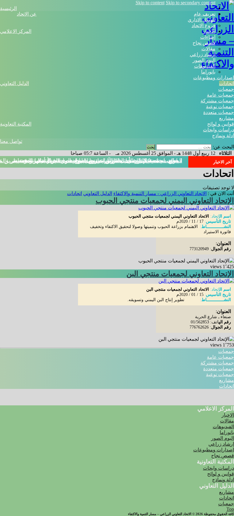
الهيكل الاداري (201, 19)
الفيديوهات (204, 66)
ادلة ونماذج (223, 135)
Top (230, 509)
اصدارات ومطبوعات (213, 77)
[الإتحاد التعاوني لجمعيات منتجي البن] (196, 280)
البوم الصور (204, 60)
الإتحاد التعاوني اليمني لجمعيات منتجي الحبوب (165, 201)
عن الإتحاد (27, 13)
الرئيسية (8, 8)
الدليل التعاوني (14, 83)
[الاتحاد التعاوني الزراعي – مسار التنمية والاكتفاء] (217, 63)
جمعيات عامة (220, 95)
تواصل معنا (11, 141)
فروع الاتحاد (203, 25)
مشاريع (226, 118)
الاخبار (209, 31)
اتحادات (226, 83)
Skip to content (150, 2)
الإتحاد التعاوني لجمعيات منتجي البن (180, 274)
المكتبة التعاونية (15, 123)
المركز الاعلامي (15, 31)
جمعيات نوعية (220, 106)
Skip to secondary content (190, 2)
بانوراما (208, 71)
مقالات (208, 48)
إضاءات (207, 37)
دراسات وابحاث (218, 129)
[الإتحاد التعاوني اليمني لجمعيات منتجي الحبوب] (186, 207)
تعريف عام (204, 13)
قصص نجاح (204, 42)
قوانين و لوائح (220, 123)
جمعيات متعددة (218, 112)
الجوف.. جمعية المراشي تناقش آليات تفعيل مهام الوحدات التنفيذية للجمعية (98, 161)
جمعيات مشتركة (217, 100)
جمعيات (226, 89)
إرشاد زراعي (202, 54)
